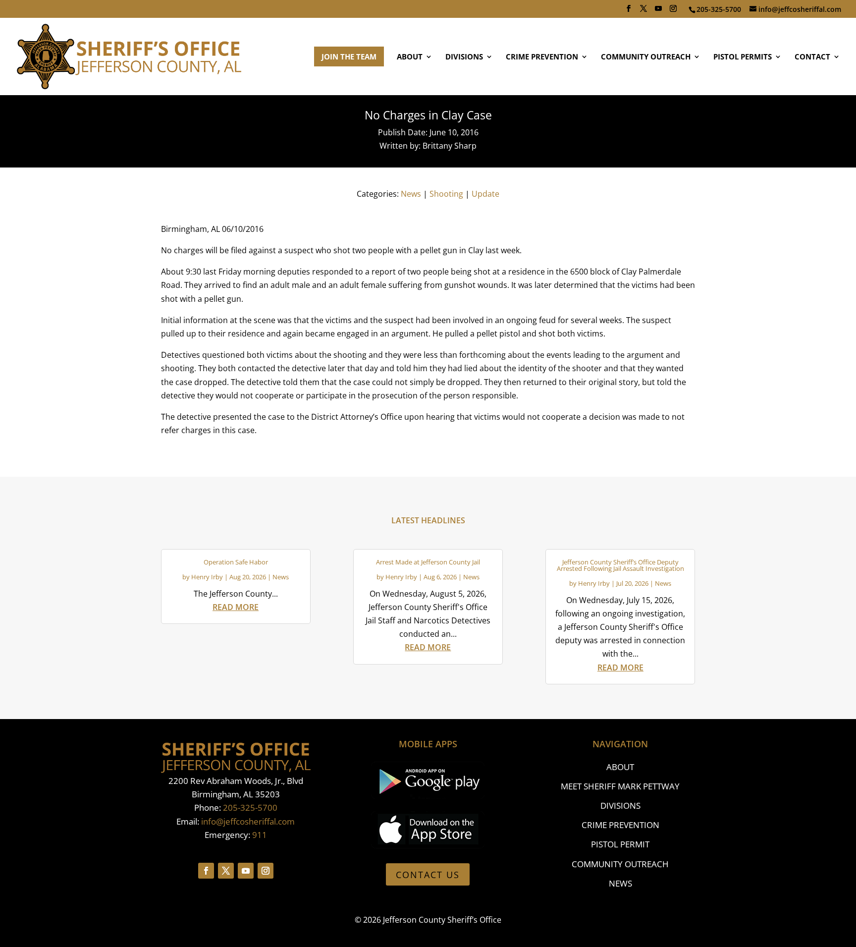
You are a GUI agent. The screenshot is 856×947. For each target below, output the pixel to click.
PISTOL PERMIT (620, 844)
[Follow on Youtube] (246, 871)
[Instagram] (673, 11)
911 (259, 834)
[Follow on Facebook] (206, 871)
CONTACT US (428, 875)
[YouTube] (658, 11)
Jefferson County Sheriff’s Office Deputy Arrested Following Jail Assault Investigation (620, 565)
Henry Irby (207, 576)
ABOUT (410, 57)
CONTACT (812, 57)
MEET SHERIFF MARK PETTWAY (620, 786)
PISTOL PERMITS (742, 57)
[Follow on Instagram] (265, 871)
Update (485, 193)
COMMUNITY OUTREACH (646, 57)
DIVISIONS (464, 57)
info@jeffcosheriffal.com (248, 821)
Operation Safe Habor (236, 561)
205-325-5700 (250, 807)
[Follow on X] (226, 871)
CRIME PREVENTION (542, 57)
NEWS (620, 883)
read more (236, 607)
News (411, 193)
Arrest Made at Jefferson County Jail (428, 561)
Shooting (446, 193)
